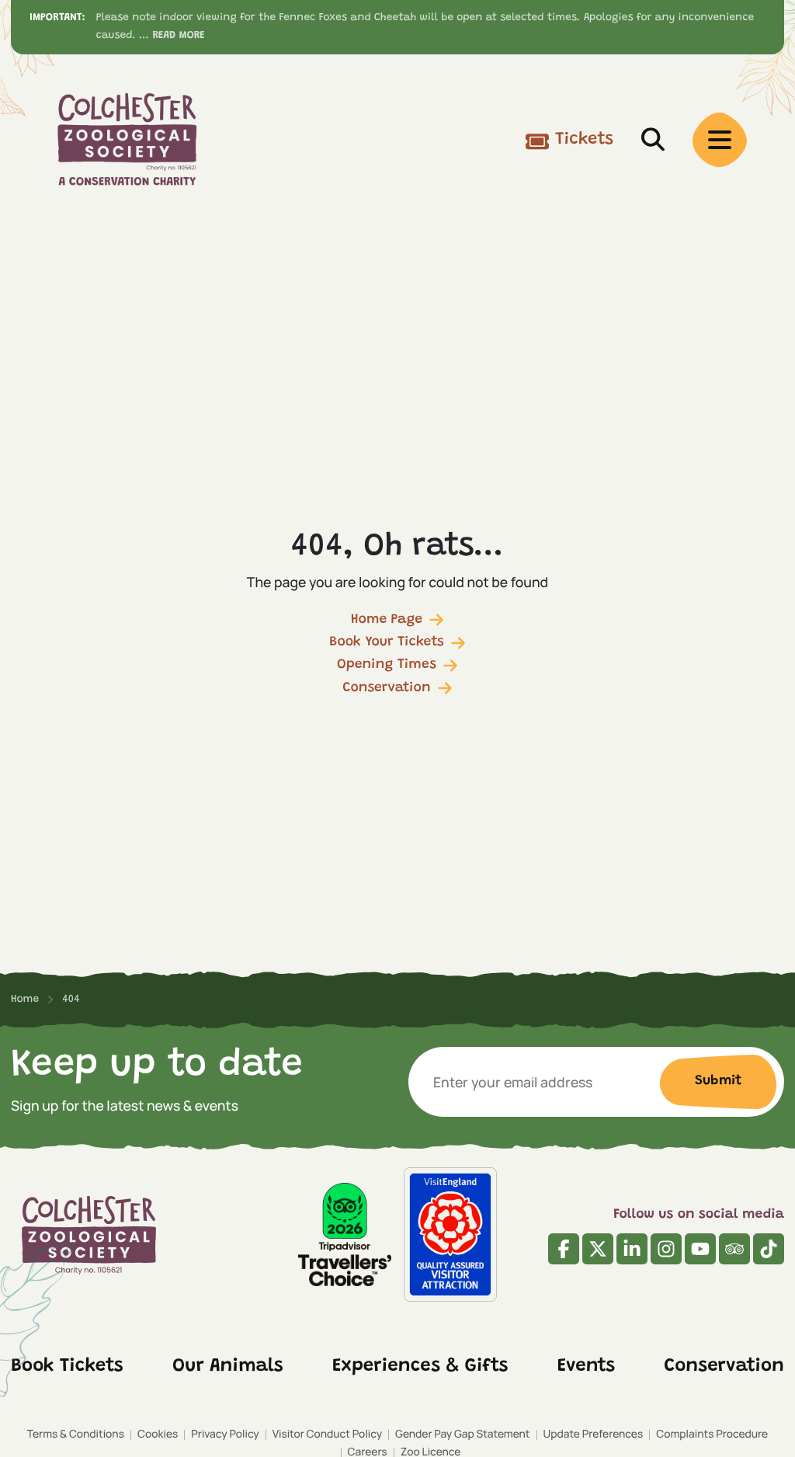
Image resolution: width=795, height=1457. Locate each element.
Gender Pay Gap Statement (462, 1434)
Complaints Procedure (712, 1434)
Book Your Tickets (386, 642)
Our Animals (227, 1367)
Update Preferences (593, 1434)
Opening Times (386, 665)
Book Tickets (67, 1367)
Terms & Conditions (75, 1434)
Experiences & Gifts (420, 1367)
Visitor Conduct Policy (327, 1434)
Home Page (386, 620)
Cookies (157, 1434)
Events (586, 1367)
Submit (718, 1081)
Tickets (584, 139)
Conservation (386, 688)
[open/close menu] (720, 140)
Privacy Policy (225, 1434)
